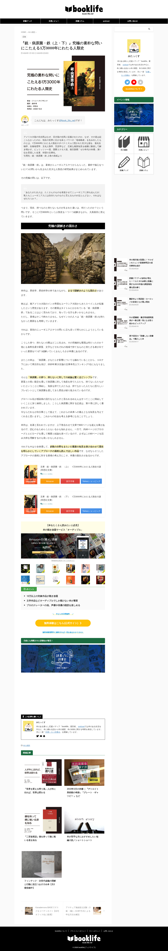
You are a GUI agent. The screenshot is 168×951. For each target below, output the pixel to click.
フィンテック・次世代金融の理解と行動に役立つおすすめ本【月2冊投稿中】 (40, 884)
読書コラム (80, 21)
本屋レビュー (54, 21)
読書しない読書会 (52, 732)
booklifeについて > (134, 89)
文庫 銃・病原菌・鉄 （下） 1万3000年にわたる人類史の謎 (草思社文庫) (70, 498)
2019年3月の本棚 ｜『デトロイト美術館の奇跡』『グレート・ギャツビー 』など (83, 792)
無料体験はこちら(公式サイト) (61, 623)
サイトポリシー (94, 931)
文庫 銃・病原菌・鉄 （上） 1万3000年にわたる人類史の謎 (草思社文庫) (70, 468)
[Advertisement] (63, 693)
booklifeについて (61, 931)
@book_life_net (67, 120)
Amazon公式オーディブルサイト (63, 560)
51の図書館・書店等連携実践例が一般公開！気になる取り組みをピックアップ (141, 320)
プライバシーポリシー (78, 931)
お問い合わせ (132, 21)
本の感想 (26, 745)
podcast (106, 21)
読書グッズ (27, 21)
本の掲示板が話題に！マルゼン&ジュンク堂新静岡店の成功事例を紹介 (141, 263)
